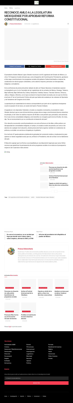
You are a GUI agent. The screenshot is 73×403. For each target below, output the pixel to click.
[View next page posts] (56, 191)
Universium (51, 354)
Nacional (29, 358)
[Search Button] (68, 2)
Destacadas (8, 351)
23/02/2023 (57, 297)
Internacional (30, 349)
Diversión (7, 354)
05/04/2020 (27, 23)
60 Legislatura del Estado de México (19, 197)
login (10, 326)
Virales (50, 358)
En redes (7, 360)
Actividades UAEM (9, 344)
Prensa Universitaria (16, 23)
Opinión (28, 360)
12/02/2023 (24, 320)
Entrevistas (7, 363)
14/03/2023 (52, 179)
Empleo (6, 358)
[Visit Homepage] (36, 2)
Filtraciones (30, 347)
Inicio (5, 396)
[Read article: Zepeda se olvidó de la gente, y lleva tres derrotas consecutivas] (44, 185)
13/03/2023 (52, 187)
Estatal (28, 344)
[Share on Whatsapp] (67, 66)
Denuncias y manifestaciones (13, 349)
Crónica (6, 347)
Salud (50, 351)
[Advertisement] (36, 213)
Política (11, 8)
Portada (50, 344)
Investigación (30, 351)
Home (5, 8)
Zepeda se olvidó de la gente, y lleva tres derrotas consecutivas (45, 293)
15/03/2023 (52, 172)
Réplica (50, 349)
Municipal (29, 356)
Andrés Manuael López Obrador (45, 197)
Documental (8, 356)
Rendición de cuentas (54, 347)
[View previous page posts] (52, 191)
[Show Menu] (5, 2)
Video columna (52, 356)
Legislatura (17, 8)
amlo (32, 197)
